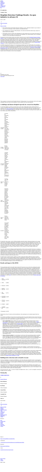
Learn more (2, 76)
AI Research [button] (2, 2)
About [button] (1, 4)
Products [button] (1, 1)
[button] (1, 0)
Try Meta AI (2, 6)
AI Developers (3, 5)
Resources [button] (2, 3)
